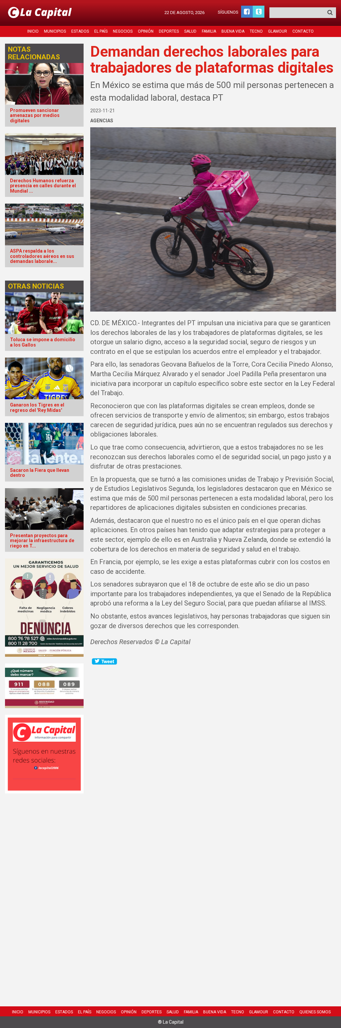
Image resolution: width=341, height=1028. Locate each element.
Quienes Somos (315, 1012)
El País (101, 31)
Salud (190, 31)
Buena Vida (232, 31)
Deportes (169, 31)
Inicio (33, 31)
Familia (209, 31)
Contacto (303, 31)
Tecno (256, 31)
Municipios (55, 31)
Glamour (277, 31)
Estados (80, 31)
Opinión (146, 31)
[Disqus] (213, 749)
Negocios (123, 31)
